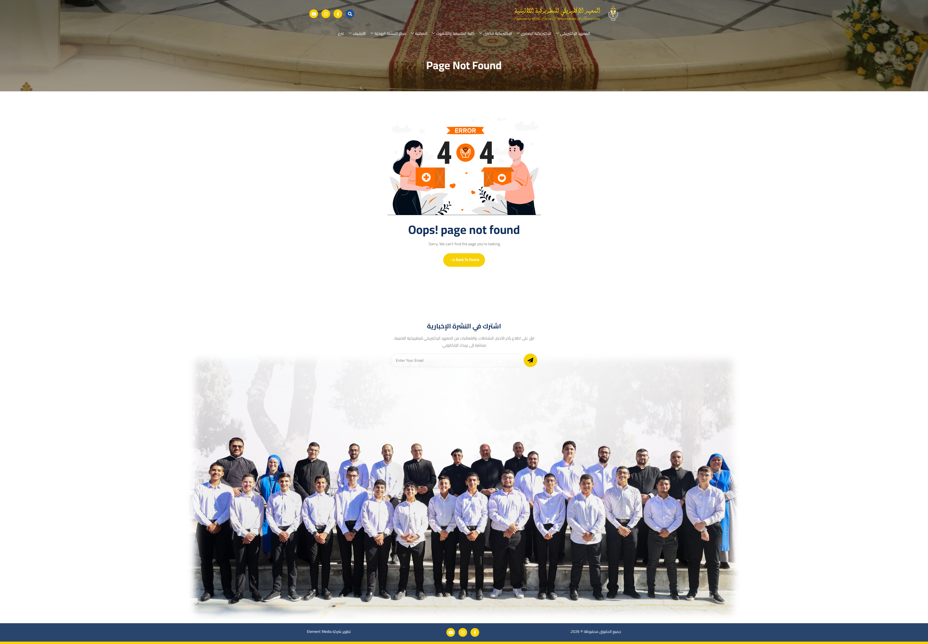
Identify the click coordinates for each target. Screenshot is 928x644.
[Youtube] (313, 13)
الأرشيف (359, 33)
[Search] (350, 13)
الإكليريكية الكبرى (497, 33)
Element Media (319, 631)
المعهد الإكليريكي (575, 33)
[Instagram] (325, 13)
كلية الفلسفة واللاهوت (455, 33)
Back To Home (467, 259)
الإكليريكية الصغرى (536, 33)
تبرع (341, 33)
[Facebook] (338, 13)
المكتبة (421, 33)
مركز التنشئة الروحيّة (390, 33)
